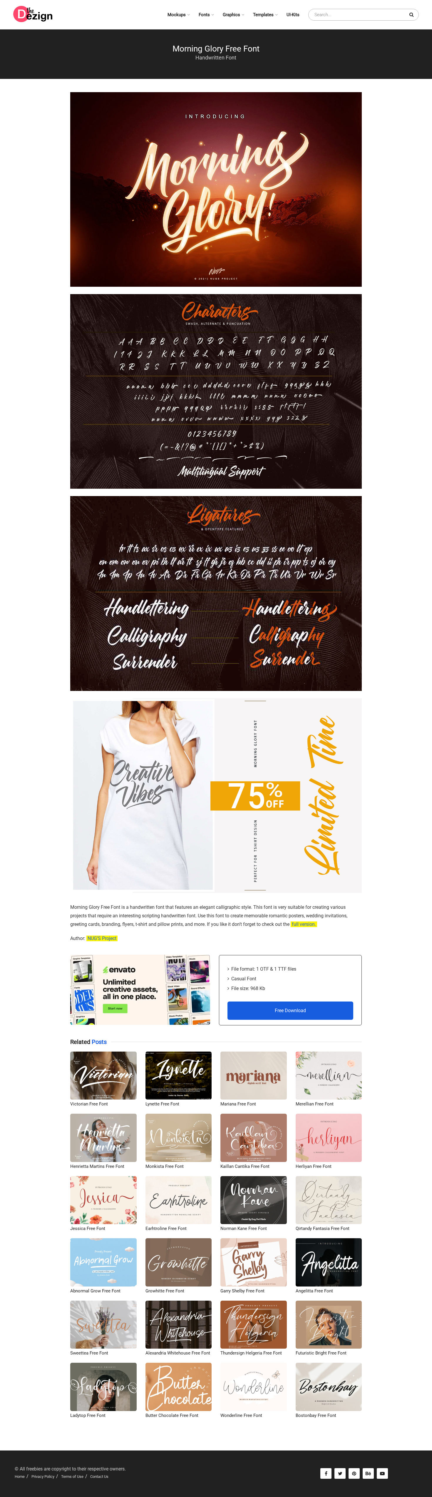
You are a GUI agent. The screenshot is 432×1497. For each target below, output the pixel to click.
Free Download (290, 1010)
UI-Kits (293, 14)
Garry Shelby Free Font (242, 1291)
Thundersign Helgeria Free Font (251, 1353)
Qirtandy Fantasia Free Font (322, 1228)
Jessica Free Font (87, 1228)
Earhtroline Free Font (166, 1228)
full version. (304, 924)
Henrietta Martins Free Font (97, 1166)
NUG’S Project (102, 938)
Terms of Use (72, 1476)
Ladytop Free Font (88, 1415)
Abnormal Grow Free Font (95, 1291)
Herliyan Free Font (313, 1166)
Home (20, 1476)
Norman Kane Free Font (243, 1228)
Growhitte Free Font (164, 1291)
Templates (263, 14)
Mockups (177, 14)
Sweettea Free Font (89, 1353)
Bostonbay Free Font (316, 1415)
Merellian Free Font (315, 1104)
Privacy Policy (42, 1476)
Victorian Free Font (89, 1104)
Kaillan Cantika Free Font (244, 1166)
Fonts (204, 14)
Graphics (231, 14)
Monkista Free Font (164, 1166)
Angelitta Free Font (314, 1291)
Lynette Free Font (162, 1104)
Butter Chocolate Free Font (171, 1415)
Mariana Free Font (238, 1104)
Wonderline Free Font (241, 1415)
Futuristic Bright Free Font (321, 1353)
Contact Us (99, 1476)
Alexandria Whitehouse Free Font (177, 1353)
